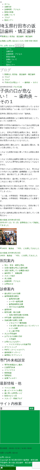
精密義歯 (8, 373)
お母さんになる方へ (12, 341)
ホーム (7, 4)
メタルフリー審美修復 (18, 323)
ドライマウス (9, 370)
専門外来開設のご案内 (13, 365)
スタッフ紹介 (9, 276)
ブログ (7, 17)
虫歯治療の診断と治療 (13, 320)
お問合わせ (8, 284)
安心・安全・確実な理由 (14, 265)
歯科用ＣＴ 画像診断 (13, 273)
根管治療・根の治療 (12, 312)
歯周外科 (8, 309)
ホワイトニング (10, 347)
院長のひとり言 (10, 396)
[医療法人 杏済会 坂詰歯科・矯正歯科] (16, 36)
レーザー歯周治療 (16, 301)
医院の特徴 (8, 12)
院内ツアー (8, 20)
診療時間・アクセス (12, 9)
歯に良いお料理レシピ (13, 393)
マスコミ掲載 (9, 388)
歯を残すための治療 (12, 293)
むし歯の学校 (14, 331)
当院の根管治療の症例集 (18, 315)
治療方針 (8, 7)
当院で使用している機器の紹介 (16, 270)
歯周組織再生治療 (16, 304)
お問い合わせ (5, 457)
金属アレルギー (10, 378)
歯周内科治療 (14, 299)
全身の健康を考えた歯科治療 (16, 268)
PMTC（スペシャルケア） (15, 350)
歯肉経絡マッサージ (12, 352)
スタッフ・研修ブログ (13, 398)
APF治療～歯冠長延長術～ (15, 317)
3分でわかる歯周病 (16, 307)
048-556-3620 (6, 445)
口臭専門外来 (9, 367)
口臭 (20, 87)
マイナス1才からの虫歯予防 (20, 344)
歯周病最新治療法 (11, 296)
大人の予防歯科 (10, 333)
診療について (9, 15)
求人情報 (8, 278)
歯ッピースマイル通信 (13, 390)
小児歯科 (12, 339)
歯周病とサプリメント (13, 355)
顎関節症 (8, 375)
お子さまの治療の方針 (13, 336)
